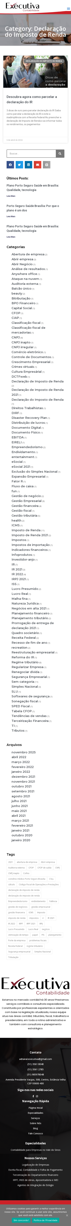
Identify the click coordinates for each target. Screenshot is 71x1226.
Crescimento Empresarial (31, 362)
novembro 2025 (24, 752)
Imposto (41, 912)
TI (13, 726)
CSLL (51, 878)
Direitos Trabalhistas (27, 408)
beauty (17, 293)
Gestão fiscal (22, 510)
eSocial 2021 (21, 467)
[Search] (60, 153)
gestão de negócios (17, 906)
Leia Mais (11, 196)
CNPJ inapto (21, 342)
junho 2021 (20, 806)
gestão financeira (16, 912)
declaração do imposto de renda (24, 895)
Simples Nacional (25, 686)
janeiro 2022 (21, 772)
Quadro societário (25, 633)
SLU (15, 691)
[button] (68, 8)
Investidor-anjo (23, 559)
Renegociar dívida (25, 672)
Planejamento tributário (30, 618)
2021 (10, 862)
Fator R (17, 481)
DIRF (15, 413)
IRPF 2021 (31, 923)
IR (13, 564)
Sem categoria (23, 682)
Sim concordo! (21, 1220)
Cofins (26, 873)
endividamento (38, 901)
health (16, 520)
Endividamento (23, 452)
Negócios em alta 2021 (29, 608)
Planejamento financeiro (30, 613)
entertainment (23, 457)
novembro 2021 (23, 781)
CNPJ (16, 337)
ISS (14, 584)
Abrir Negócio (22, 264)
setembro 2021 (23, 791)
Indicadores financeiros (30, 550)
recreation (19, 647)
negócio (46, 929)
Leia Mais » (12, 132)
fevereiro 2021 (22, 825)
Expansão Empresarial (28, 476)
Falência (53, 901)
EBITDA (18, 437)
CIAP (15, 318)
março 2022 (21, 762)
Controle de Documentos (31, 357)
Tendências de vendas (29, 716)
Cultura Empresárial (27, 372)
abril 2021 (19, 816)
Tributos (18, 730)
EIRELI (17, 442)
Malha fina (20, 599)
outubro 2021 (22, 786)
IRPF (21, 923)
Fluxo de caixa (23, 486)
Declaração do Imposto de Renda (38, 400)
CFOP (16, 313)
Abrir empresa (22, 259)
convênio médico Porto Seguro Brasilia (26, 878)
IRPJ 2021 (19, 579)
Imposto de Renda (26, 530)
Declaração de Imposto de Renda (38, 381)
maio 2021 (19, 811)
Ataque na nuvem (25, 279)
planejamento (54, 934)
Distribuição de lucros (28, 423)
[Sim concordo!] (67, 1215)
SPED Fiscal (21, 706)
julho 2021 (19, 801)
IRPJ (41, 923)
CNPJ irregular (23, 347)
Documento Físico (26, 432)
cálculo (11, 884)
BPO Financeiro (23, 303)
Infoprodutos (22, 555)
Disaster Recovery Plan (29, 418)
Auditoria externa (25, 284)
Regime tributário (25, 662)
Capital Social (22, 308)
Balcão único (21, 288)
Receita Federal (24, 638)
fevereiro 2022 (23, 767)
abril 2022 (19, 757)
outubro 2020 (22, 835)
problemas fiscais (38, 940)
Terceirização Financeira (30, 721)
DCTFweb (19, 376)
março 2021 (20, 820)
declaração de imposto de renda (23, 890)
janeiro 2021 (20, 830)
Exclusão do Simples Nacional (34, 471)
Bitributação (21, 298)
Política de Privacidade (46, 1220)
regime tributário (35, 946)
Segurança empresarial (19, 951)
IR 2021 (17, 569)
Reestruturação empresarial (33, 652)
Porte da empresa (16, 940)
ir (43, 918)
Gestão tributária (24, 515)
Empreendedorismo (27, 447)
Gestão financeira (25, 506)
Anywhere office (24, 274)
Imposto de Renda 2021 (30, 535)
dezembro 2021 (23, 777)
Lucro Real (20, 594)
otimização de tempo (18, 934)
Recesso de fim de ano (29, 643)
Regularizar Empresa (27, 667)
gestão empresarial (40, 906)
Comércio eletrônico (27, 352)
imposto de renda (16, 918)
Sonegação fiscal (25, 701)
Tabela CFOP (22, 711)
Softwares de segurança (31, 696)
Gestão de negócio (26, 496)
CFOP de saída (44, 867)
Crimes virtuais (23, 367)
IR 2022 (17, 574)
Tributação (13, 957)
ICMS (16, 525)
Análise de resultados (28, 269)
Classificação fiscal (26, 323)
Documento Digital (26, 428)
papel (35, 934)
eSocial (17, 462)
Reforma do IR (23, 657)
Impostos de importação (31, 545)
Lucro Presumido (25, 589)
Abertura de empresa (28, 254)
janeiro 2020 (21, 840)
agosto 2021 (21, 796)
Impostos (19, 540)
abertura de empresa (27, 862)
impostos (34, 918)
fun (14, 491)
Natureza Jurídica (25, 603)
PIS (43, 934)
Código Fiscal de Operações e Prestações (39, 884)
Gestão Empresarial (27, 501)
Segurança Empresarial (29, 677)
